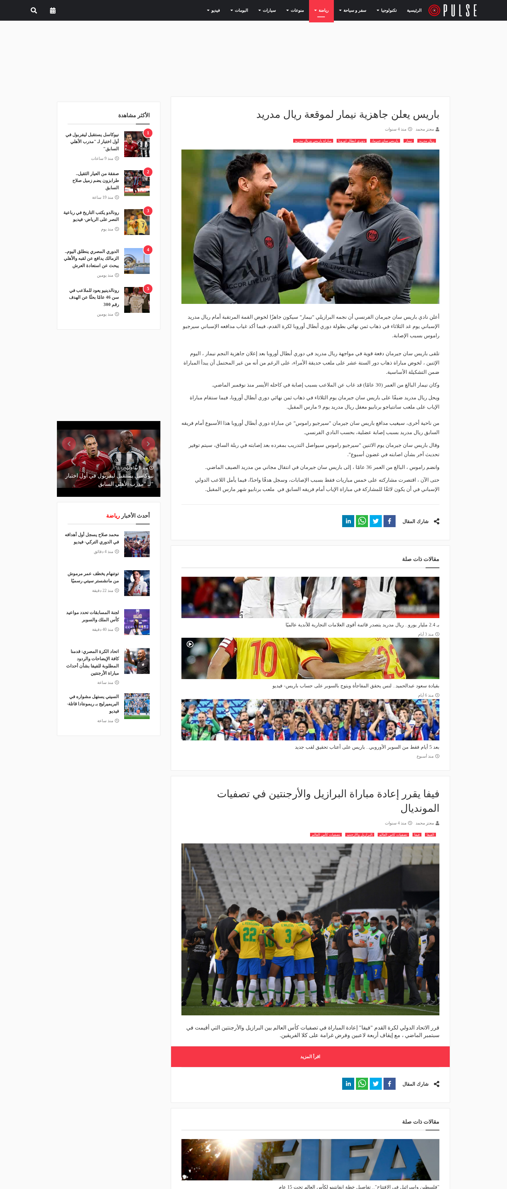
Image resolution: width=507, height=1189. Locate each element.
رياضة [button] (330, 10)
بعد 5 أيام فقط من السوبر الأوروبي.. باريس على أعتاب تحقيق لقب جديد (367, 747)
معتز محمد (425, 129)
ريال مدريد (426, 141)
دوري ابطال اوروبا (351, 141)
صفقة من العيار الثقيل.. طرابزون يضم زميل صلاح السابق (95, 181)
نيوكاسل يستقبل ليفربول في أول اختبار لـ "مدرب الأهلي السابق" (92, 142)
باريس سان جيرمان (385, 141)
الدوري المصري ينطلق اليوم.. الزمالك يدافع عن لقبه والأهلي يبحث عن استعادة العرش (91, 258)
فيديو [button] (234, 10)
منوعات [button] (307, 10)
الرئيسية (415, 10)
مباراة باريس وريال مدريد (313, 141)
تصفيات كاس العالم (393, 835)
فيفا (417, 835)
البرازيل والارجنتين (359, 835)
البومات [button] (257, 10)
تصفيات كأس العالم (326, 835)
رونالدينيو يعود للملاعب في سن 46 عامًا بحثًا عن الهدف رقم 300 (94, 297)
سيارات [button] (282, 10)
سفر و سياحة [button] (358, 10)
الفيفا (430, 835)
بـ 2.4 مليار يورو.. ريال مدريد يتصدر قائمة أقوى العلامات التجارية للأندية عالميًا (362, 624)
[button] (390, 521)
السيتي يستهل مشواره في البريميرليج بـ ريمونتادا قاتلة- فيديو (93, 704)
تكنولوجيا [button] (388, 10)
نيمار (408, 141)
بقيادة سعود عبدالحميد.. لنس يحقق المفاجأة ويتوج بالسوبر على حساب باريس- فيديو (355, 685)
